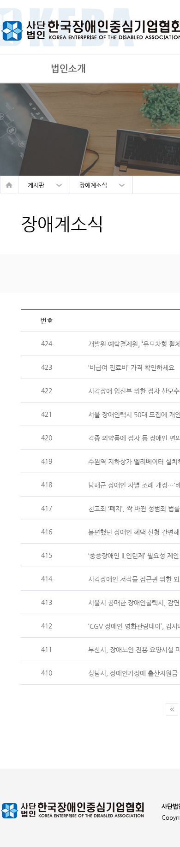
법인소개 (68, 68)
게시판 (36, 185)
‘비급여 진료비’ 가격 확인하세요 (131, 367)
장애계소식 (93, 185)
